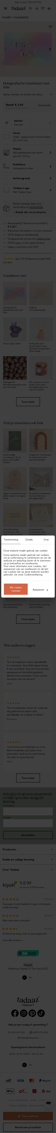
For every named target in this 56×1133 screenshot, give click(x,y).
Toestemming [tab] (11, 539)
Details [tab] (29, 539)
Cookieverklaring (33, 574)
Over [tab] (46, 539)
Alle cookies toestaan (16, 589)
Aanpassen (38, 589)
